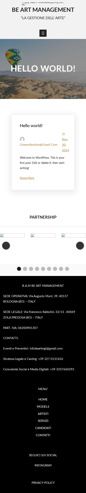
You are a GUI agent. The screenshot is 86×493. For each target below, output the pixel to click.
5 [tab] (43, 269)
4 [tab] (37, 269)
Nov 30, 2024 (65, 145)
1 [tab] (19, 269)
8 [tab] (61, 269)
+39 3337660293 (62, 369)
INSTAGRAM (43, 465)
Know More (27, 178)
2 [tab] (25, 269)
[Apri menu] (43, 33)
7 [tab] (55, 269)
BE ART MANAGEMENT (43, 10)
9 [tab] (67, 269)
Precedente (6, 246)
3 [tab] (31, 269)
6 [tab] (49, 269)
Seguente (80, 246)
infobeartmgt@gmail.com (46, 348)
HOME (43, 399)
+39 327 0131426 (50, 359)
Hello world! (31, 126)
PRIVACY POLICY (43, 482)
